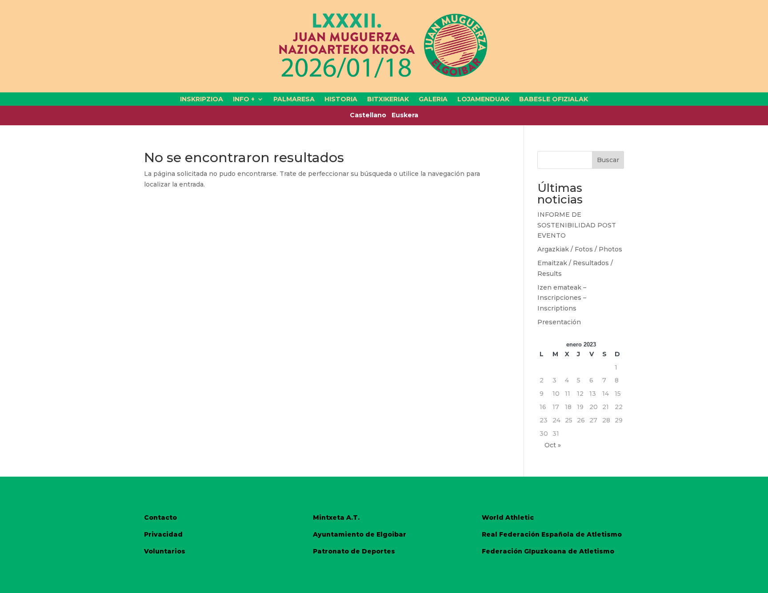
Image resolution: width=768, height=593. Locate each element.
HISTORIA (340, 99)
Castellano (371, 115)
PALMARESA (294, 99)
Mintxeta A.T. (336, 517)
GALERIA (433, 99)
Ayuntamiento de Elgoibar (359, 534)
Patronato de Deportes (354, 551)
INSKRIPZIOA (201, 99)
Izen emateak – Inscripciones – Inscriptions (561, 298)
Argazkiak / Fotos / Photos (579, 249)
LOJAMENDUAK (483, 99)
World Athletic (508, 517)
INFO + (244, 99)
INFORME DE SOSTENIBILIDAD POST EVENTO (576, 225)
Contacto (160, 517)
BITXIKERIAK (388, 99)
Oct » (552, 445)
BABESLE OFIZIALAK (553, 99)
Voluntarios (164, 551)
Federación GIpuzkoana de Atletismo (548, 551)
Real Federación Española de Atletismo (552, 534)
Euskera (405, 115)
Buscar (608, 160)
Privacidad (163, 534)
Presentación (559, 322)
